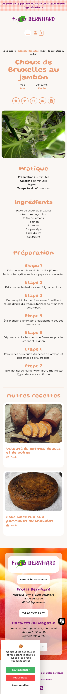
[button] (27, 32)
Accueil (22, 51)
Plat (22, 88)
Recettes (34, 51)
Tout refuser (21, 677)
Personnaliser (21, 685)
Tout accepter (21, 669)
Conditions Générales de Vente (45, 673)
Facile (42, 88)
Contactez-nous (43, 679)
